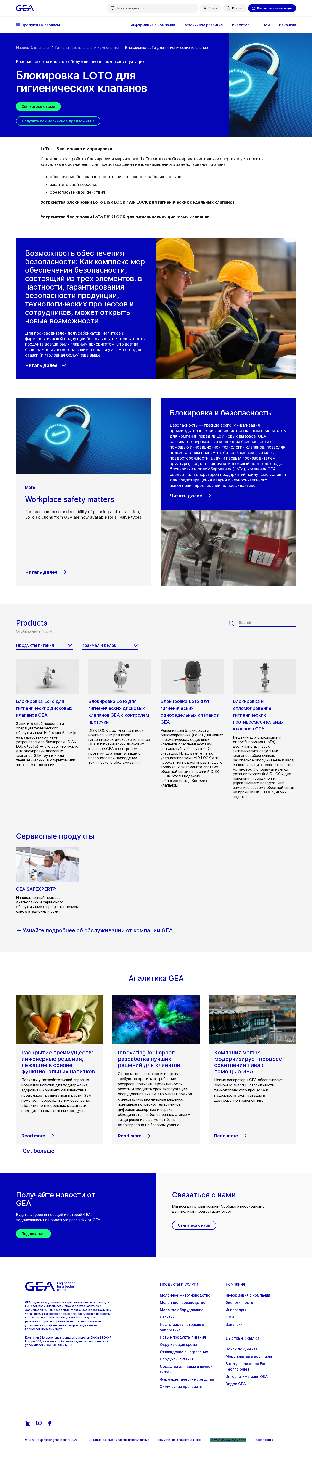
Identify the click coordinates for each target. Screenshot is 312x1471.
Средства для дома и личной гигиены (186, 1369)
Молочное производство (182, 1302)
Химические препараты (181, 1386)
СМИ (230, 1317)
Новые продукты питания (183, 1337)
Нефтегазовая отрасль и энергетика (182, 1327)
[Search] (234, 623)
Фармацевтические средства (187, 1379)
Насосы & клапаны (32, 47)
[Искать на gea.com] (113, 8)
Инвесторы (236, 1309)
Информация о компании (248, 1295)
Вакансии (234, 1324)
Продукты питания (176, 1359)
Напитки (167, 1317)
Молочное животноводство (185, 1295)
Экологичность (239, 1302)
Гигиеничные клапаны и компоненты (87, 47)
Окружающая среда (178, 1344)
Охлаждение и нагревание (184, 1352)
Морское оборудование (182, 1309)
